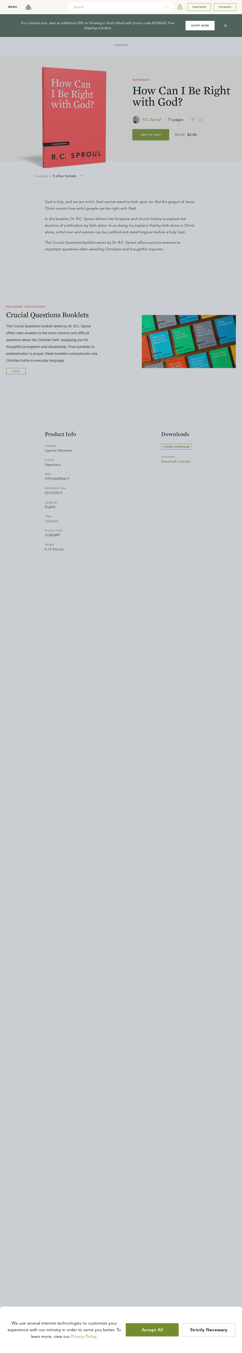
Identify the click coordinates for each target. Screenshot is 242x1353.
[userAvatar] (180, 7)
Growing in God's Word (107, 23)
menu (12, 7)
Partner (199, 7)
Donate (225, 7)
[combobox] (114, 7)
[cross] (225, 25)
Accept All (152, 1329)
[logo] (28, 7)
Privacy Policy (83, 1336)
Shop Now (200, 25)
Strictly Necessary (209, 1329)
